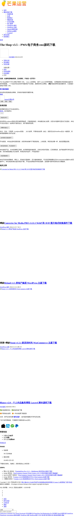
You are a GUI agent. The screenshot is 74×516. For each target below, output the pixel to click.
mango (9, 99)
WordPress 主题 (12, 27)
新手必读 (6, 34)
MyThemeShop (36, 513)
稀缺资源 (10, 19)
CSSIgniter (10, 513)
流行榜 (43, 515)
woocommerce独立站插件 (13, 515)
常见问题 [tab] (6, 64)
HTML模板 (10, 21)
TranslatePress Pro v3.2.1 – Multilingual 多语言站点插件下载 (34, 471)
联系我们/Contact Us (54, 482)
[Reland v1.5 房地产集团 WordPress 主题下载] (14, 229)
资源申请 (10, 14)
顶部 (5, 506)
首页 (5, 10)
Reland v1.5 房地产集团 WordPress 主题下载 (25, 283)
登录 (1, 40)
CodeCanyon (3, 513)
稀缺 (1, 94)
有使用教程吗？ (5, 156)
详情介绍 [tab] (6, 60)
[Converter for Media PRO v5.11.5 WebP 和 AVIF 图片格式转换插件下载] (22, 169)
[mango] (4, 57)
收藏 (2, 101)
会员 (8, 16)
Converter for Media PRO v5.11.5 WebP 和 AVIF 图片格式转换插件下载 (38, 223)
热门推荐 (10, 23)
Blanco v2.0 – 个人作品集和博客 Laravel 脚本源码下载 (26, 402)
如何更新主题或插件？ (6, 137)
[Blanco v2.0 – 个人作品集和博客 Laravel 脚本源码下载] (17, 349)
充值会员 (3, 443)
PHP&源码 (7, 71)
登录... (2, 111)
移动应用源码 (57, 515)
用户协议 (69, 482)
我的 (5, 504)
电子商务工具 (49, 515)
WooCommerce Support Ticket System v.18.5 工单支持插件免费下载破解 (35, 473)
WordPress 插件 (12, 25)
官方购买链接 (4, 89)
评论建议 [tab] (6, 62)
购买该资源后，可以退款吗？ (8, 146)
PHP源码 (12, 57)
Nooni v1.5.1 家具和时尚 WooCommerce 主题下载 (33, 343)
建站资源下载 (8, 12)
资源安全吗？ (4, 117)
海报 (6, 101)
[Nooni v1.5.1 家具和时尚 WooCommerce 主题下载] (16, 289)
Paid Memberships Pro (46, 513)
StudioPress (70, 513)
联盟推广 (10, 18)
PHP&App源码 (11, 31)
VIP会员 (6, 502)
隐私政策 (44, 482)
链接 (10, 101)
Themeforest (3, 515)
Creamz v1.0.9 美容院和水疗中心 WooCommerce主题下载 (31, 477)
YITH (39, 515)
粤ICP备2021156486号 (28, 482)
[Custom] (10, 33)
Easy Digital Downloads (19, 513)
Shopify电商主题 (12, 29)
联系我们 (6, 36)
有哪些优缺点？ (5, 127)
